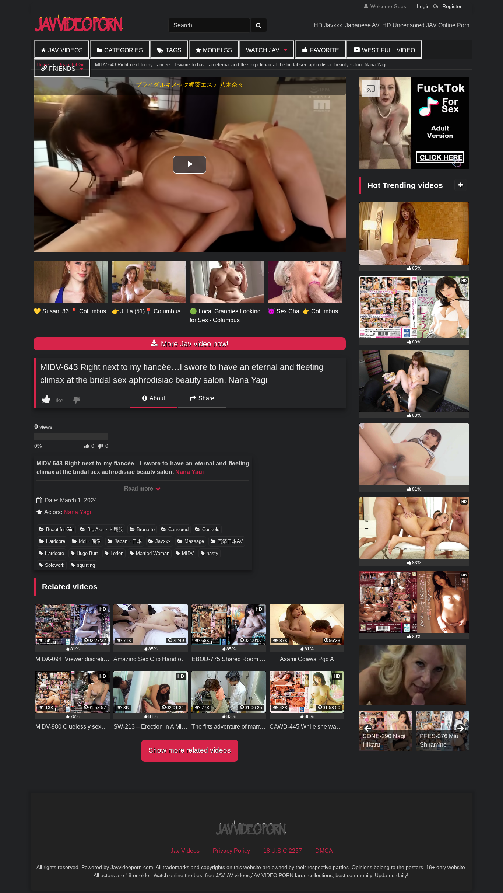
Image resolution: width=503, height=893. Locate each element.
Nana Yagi (189, 472)
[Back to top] (480, 871)
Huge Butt (87, 553)
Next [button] (460, 729)
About (156, 398)
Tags (174, 50)
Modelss (217, 50)
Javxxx (163, 541)
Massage (194, 541)
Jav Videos (65, 50)
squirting (86, 565)
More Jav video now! (194, 344)
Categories (123, 50)
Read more (139, 488)
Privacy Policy (231, 851)
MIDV (188, 553)
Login (423, 6)
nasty (212, 553)
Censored (178, 529)
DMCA (324, 851)
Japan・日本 (128, 541)
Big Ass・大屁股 (105, 529)
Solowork (54, 565)
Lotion (116, 553)
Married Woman (152, 553)
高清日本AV (230, 541)
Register (452, 6)
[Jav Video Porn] (80, 25)
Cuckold (210, 529)
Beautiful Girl (60, 529)
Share (205, 398)
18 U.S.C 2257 (282, 851)
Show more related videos (189, 750)
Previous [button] (368, 729)
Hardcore (55, 541)
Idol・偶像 (90, 541)
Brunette (146, 529)
